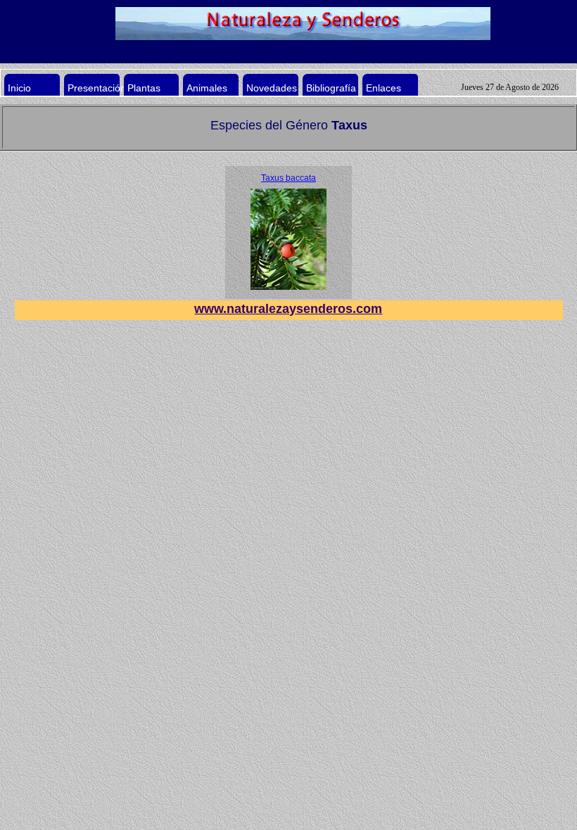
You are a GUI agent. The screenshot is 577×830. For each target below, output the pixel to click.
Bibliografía (331, 88)
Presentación (97, 88)
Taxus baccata (288, 178)
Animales (206, 88)
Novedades (271, 88)
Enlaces (383, 88)
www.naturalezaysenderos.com (288, 309)
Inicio (19, 88)
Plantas (145, 89)
